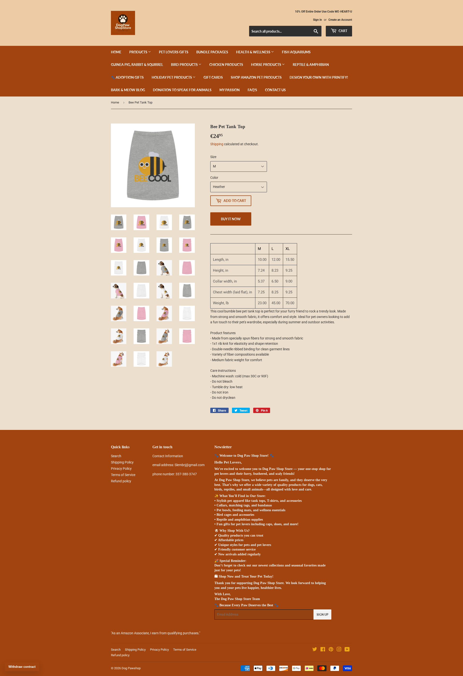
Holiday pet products (172, 77)
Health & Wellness (253, 52)
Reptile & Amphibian (311, 64)
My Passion (229, 90)
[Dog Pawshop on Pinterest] (331, 650)
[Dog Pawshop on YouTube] (347, 650)
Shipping (216, 144)
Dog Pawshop (131, 668)
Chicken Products (226, 64)
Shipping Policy (122, 462)
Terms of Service (123, 475)
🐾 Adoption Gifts (127, 77)
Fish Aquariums (296, 52)
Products (138, 52)
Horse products (266, 64)
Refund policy (121, 481)
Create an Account (340, 19)
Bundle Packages (212, 52)
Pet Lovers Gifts (173, 52)
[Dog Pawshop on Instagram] (339, 650)
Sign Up (322, 614)
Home (116, 52)
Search (116, 456)
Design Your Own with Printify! (319, 77)
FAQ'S (252, 90)
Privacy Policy (121, 468)
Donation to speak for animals (182, 90)
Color (214, 177)
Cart (342, 31)
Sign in (317, 19)
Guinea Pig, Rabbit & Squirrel (137, 64)
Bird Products (184, 64)
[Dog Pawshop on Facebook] (322, 650)
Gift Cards (213, 77)
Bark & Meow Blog (128, 90)
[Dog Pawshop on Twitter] (314, 650)
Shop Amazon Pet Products (256, 77)
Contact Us (275, 90)
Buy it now (231, 219)
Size (213, 157)
